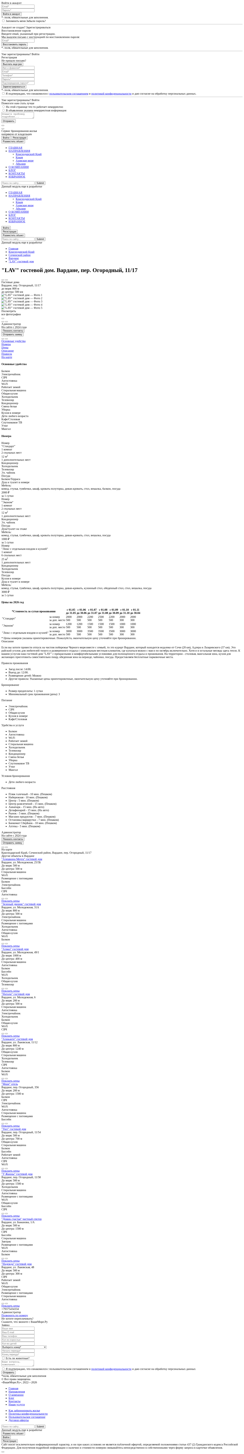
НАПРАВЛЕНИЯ (19, 150)
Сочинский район (20, 255)
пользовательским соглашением (68, 93)
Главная (13, 248)
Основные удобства (13, 341)
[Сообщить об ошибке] (6, 279)
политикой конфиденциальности (111, 93)
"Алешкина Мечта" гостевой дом (21, 859)
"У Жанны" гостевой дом (17, 1174)
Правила (6, 353)
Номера (6, 344)
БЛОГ (12, 170)
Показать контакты (13, 330)
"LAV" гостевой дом (21, 261)
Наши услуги (17, 1404)
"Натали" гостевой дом (15, 994)
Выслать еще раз (12, 64)
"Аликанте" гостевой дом (17, 1039)
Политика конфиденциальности (28, 1413)
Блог (11, 1398)
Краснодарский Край (29, 154)
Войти (6, 137)
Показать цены (10, 900)
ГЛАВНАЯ (15, 147)
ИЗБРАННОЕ (17, 176)
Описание (7, 350)
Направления (17, 1391)
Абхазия (21, 163)
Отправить (8, 121)
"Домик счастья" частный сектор (21, 1219)
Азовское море (25, 160)
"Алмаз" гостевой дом (15, 949)
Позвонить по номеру (14, 1315)
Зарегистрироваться (14, 86)
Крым (19, 157)
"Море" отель (9, 1084)
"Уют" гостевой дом (13, 1129)
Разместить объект (13, 141)
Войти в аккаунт (11, 14)
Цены (4, 347)
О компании (16, 1394)
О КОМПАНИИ (19, 167)
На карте (6, 357)
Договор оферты (19, 1420)
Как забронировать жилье (24, 1410)
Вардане (14, 258)
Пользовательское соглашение (27, 1416)
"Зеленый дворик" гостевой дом (21, 904)
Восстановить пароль (14, 44)
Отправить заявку (12, 334)
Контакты (15, 1401)
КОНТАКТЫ (17, 173)
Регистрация (19, 137)
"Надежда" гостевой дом (16, 1263)
